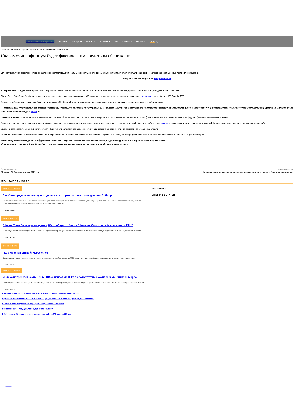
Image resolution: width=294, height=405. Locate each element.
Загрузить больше (159, 188)
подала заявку (147, 96)
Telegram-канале (162, 78)
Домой (3, 49)
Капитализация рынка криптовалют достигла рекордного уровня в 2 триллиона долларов (248, 172)
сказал (34, 111)
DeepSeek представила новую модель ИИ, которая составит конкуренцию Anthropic (58, 195)
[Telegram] (151, 236)
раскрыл (164, 123)
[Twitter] (138, 157)
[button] (154, 41)
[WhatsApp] (155, 157)
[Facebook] (130, 157)
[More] (55, 63)
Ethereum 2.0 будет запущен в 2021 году (20, 172)
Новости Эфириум (13, 49)
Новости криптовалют (11, 189)
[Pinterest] (147, 157)
